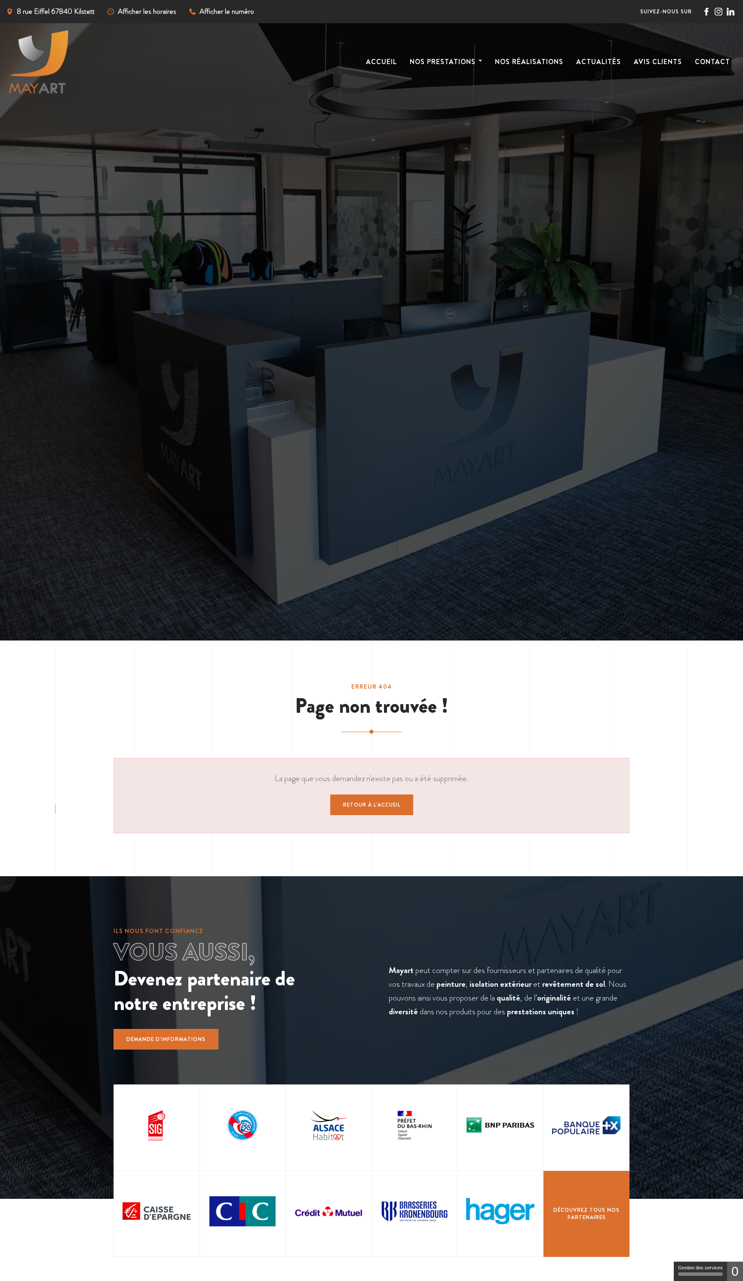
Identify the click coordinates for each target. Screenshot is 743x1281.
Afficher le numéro (227, 11)
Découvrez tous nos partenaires (586, 1213)
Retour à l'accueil (371, 805)
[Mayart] (51, 62)
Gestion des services (700, 1267)
